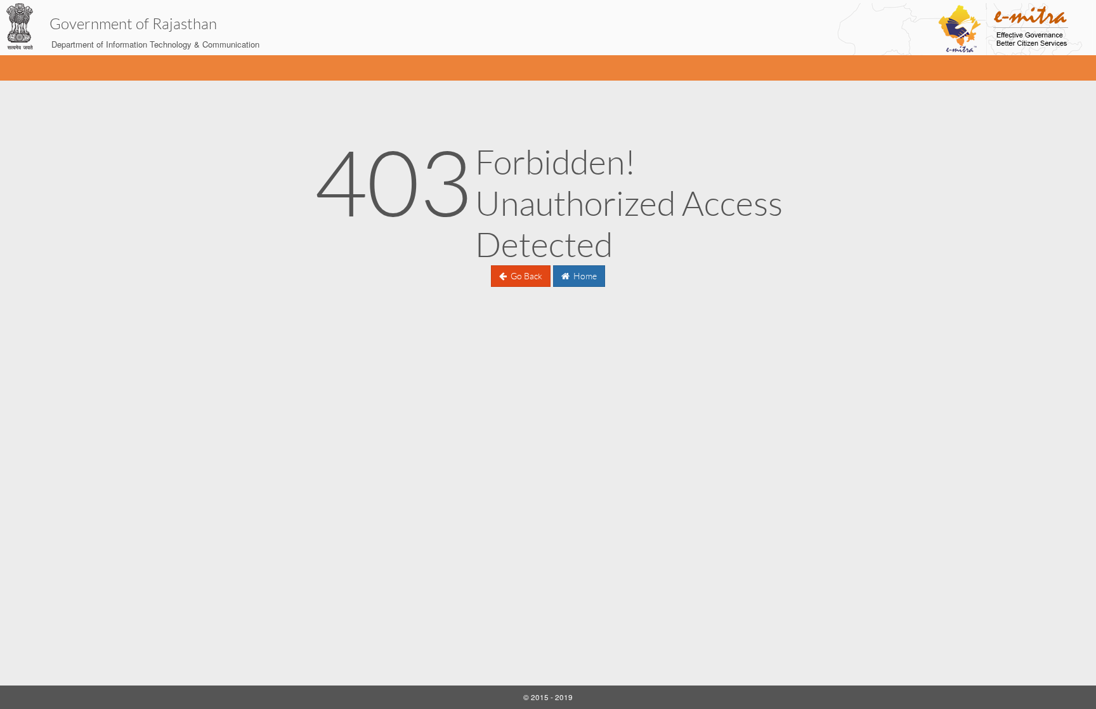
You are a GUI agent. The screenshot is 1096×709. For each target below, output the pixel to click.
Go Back (525, 276)
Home (584, 276)
